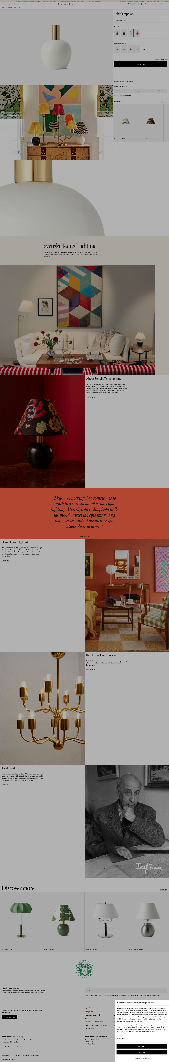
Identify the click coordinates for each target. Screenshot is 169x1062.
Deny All (142, 1052)
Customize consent (142, 1058)
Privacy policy (121, 1038)
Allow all (142, 1046)
